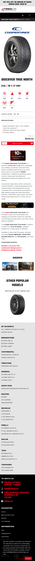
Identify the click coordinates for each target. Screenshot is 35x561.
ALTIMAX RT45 (6, 380)
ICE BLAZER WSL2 (7, 442)
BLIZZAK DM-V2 (6, 340)
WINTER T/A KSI (6, 332)
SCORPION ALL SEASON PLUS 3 (12, 434)
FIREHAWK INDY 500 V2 (9, 366)
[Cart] (22, 15)
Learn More (19, 558)
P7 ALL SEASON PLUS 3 (9, 431)
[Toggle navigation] (29, 15)
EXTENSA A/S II (6, 453)
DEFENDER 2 (5, 411)
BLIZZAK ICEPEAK (7, 343)
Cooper (7, 212)
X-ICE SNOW (5, 414)
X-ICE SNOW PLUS (7, 417)
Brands (3, 518)
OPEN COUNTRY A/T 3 (9, 459)
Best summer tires (7, 515)
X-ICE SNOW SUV (7, 419)
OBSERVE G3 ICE (7, 456)
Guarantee (5, 536)
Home (3, 512)
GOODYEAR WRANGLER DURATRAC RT (15, 388)
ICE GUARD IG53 (7, 470)
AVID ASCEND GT (7, 467)
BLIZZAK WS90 (6, 346)
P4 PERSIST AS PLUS (8, 428)
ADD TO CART (17, 143)
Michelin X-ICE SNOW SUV (17, 291)
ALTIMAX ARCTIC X (8, 377)
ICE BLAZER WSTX (7, 445)
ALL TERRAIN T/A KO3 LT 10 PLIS (12, 329)
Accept (28, 558)
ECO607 (4, 397)
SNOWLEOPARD (6, 402)
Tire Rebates (5, 521)
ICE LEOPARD (6, 400)
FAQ (2, 530)
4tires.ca (8, 501)
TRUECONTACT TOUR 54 (10, 355)
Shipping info (5, 533)
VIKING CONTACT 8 (8, 357)
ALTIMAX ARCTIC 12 (8, 374)
